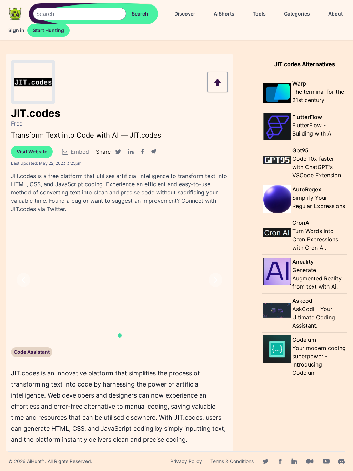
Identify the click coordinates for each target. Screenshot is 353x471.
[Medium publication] (310, 461)
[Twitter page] (265, 461)
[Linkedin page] (294, 461)
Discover (184, 14)
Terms (232, 461)
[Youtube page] (326, 461)
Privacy (186, 461)
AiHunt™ (36, 461)
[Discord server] (341, 461)
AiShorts (224, 14)
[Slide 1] (120, 335)
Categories (297, 14)
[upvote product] (217, 82)
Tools (259, 14)
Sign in (16, 30)
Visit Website (32, 151)
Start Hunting (48, 30)
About (335, 14)
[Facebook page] (280, 461)
